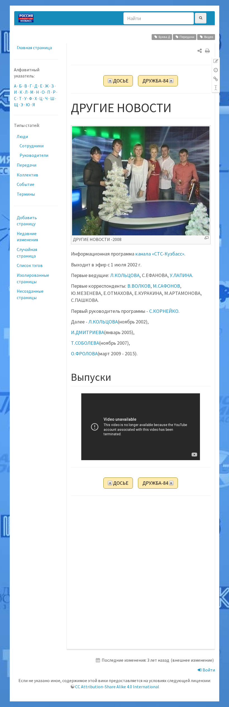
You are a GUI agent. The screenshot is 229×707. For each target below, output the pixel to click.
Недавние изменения (27, 237)
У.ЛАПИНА (181, 275)
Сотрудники (32, 145)
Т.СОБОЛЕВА (85, 343)
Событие (25, 184)
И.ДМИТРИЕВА (87, 332)
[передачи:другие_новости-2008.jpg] (141, 180)
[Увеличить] (206, 237)
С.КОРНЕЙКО (163, 311)
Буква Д (164, 37)
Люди (22, 136)
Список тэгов (30, 265)
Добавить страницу (27, 221)
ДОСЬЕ (120, 80)
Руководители (34, 155)
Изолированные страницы (33, 278)
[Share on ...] (199, 51)
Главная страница (34, 47)
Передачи (187, 37)
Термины (26, 194)
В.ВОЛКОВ (139, 286)
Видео (208, 37)
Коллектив (27, 175)
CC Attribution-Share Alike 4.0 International (117, 686)
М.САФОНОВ (166, 286)
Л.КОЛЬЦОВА (125, 275)
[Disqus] (141, 573)
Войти (208, 670)
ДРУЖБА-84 (155, 80)
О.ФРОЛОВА (84, 353)
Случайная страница (27, 253)
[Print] (207, 51)
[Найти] (200, 18)
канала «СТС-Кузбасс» (159, 253)
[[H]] (27, 18)
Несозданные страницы (30, 294)
